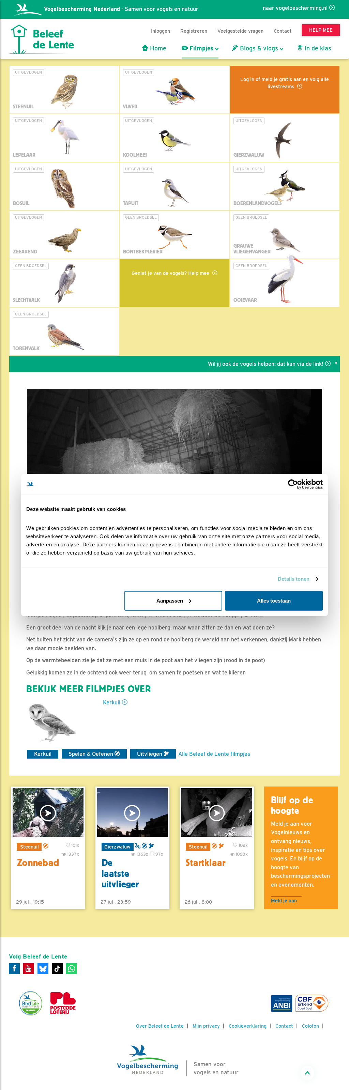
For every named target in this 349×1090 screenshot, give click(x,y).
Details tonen (293, 579)
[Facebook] (14, 968)
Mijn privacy (206, 1026)
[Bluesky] (42, 968)
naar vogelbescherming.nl (295, 8)
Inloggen (160, 31)
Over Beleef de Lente (160, 1026)
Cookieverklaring (248, 1026)
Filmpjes (200, 48)
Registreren (193, 31)
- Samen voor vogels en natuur (121, 9)
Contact (283, 31)
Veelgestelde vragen (240, 31)
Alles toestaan (274, 600)
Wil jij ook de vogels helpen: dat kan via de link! (247, 364)
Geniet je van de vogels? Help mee (171, 273)
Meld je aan (284, 900)
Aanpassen (169, 600)
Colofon (310, 1026)
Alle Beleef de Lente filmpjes (214, 754)
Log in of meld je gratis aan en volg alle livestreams (284, 82)
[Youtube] (28, 968)
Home (157, 48)
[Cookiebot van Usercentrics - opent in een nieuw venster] (293, 484)
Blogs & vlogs (258, 48)
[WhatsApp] (71, 968)
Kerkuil (111, 702)
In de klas (317, 48)
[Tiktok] (57, 968)
